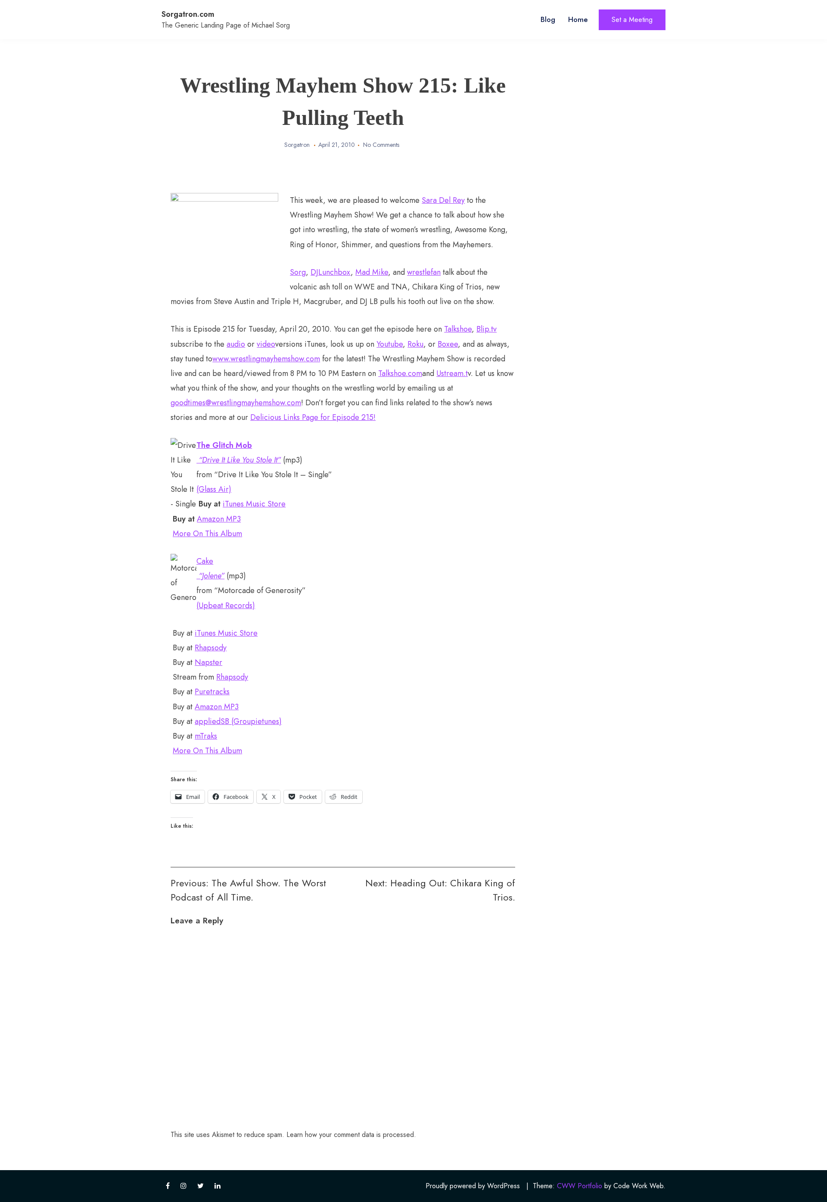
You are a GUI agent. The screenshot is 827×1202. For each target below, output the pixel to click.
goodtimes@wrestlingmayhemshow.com (236, 402)
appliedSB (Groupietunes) (238, 721)
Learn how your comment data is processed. (351, 1135)
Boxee (448, 344)
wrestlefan (424, 272)
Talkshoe (458, 329)
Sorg (298, 272)
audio (236, 344)
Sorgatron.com (188, 14)
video (266, 344)
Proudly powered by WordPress (473, 1186)
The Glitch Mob (224, 445)
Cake (204, 561)
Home (578, 19)
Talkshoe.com (400, 373)
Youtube (389, 344)
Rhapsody (211, 647)
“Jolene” (210, 575)
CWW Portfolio (579, 1186)
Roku (415, 344)
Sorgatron (297, 144)
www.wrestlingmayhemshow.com (266, 358)
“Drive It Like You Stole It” (238, 460)
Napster (208, 662)
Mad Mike (371, 272)
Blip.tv (486, 329)
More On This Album (207, 533)
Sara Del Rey (443, 200)
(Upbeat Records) (225, 605)
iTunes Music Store (254, 503)
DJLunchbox (331, 272)
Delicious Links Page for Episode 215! (313, 417)
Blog (548, 19)
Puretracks (212, 691)
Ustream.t (452, 373)
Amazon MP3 (219, 519)
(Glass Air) (213, 489)
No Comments (381, 144)
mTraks (206, 736)
